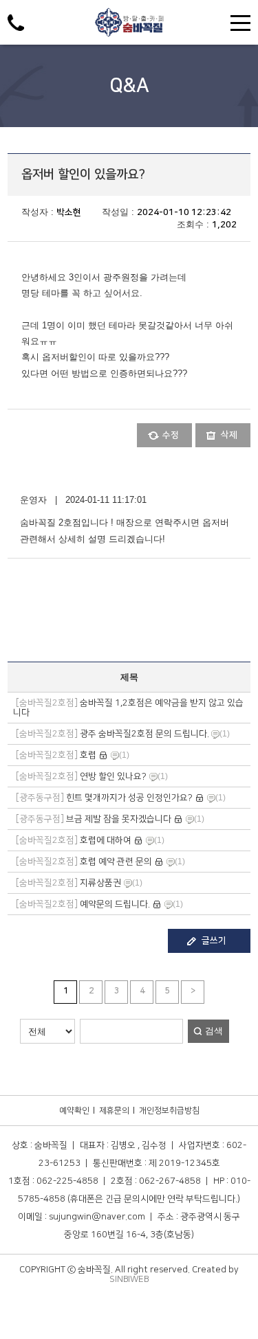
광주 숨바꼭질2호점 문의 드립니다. (113, 734)
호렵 (56, 755)
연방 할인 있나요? (81, 776)
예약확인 (74, 1110)
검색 (214, 1031)
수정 (170, 435)
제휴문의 (114, 1110)
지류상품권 (68, 883)
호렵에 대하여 (73, 840)
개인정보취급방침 (169, 1110)
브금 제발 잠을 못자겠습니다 (93, 819)
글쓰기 (214, 940)
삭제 (229, 435)
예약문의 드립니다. (83, 904)
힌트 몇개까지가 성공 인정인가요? (104, 797)
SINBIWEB (129, 1279)
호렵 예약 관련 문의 (84, 861)
